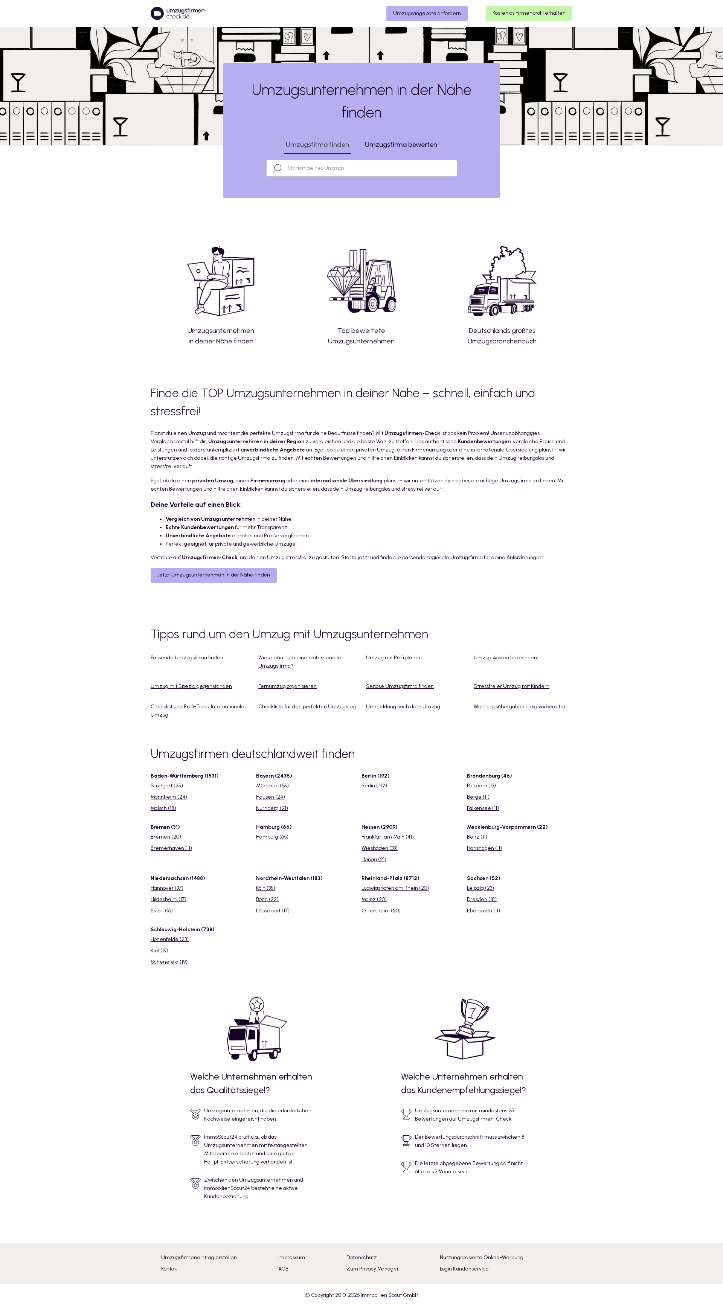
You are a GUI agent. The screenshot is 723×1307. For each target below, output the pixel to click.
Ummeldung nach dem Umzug (403, 706)
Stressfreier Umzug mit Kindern (511, 686)
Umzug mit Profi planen (394, 657)
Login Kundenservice (464, 1269)
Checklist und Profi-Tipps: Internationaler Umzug (198, 710)
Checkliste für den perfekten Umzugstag (307, 706)
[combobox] (368, 168)
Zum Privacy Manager (372, 1269)
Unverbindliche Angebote (198, 535)
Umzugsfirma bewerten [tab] (401, 144)
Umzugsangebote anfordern (427, 13)
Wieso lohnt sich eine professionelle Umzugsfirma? (299, 661)
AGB (283, 1269)
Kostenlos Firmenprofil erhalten (529, 13)
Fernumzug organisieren (287, 686)
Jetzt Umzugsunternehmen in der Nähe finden (213, 575)
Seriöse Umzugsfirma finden (400, 686)
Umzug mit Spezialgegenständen (191, 686)
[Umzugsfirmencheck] (178, 13)
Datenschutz (361, 1257)
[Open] (453, 168)
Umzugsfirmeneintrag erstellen (199, 1257)
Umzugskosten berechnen (505, 657)
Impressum (291, 1257)
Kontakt (170, 1269)
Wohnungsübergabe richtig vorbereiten (520, 706)
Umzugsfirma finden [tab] (317, 144)
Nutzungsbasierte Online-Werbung (481, 1257)
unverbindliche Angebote (273, 450)
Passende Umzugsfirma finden (187, 657)
